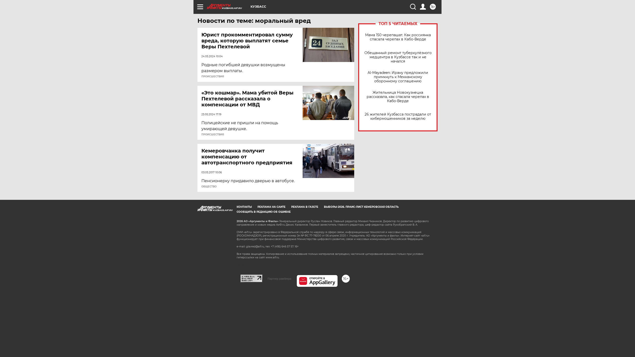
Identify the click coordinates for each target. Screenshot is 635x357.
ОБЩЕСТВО (209, 186)
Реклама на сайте (271, 206)
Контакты (244, 206)
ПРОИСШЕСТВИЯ (212, 76)
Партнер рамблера (279, 278)
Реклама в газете (304, 206)
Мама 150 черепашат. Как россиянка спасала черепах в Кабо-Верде (398, 37)
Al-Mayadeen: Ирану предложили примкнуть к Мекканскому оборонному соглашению (398, 77)
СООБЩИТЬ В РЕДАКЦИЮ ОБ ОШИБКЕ (264, 211)
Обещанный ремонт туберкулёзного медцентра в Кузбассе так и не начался (398, 57)
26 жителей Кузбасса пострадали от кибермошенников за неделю (398, 116)
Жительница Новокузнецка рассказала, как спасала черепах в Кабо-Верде (398, 96)
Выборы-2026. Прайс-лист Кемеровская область (361, 206)
